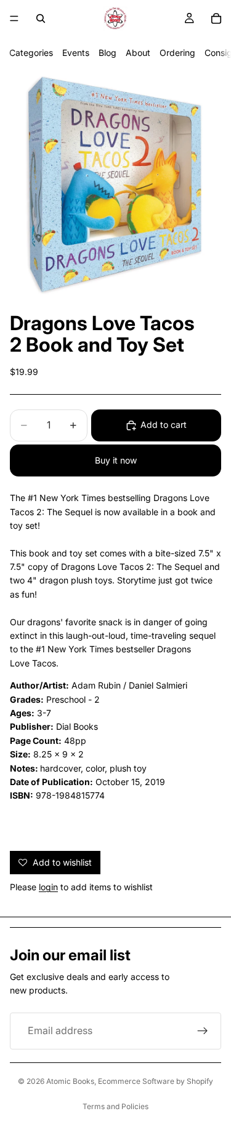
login (48, 887)
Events (75, 52)
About (138, 52)
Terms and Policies (115, 1106)
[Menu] (14, 18)
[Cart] (216, 18)
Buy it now (116, 460)
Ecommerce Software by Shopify (155, 1081)
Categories (31, 52)
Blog (107, 52)
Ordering (177, 52)
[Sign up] (203, 1031)
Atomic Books (70, 1081)
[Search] (40, 18)
